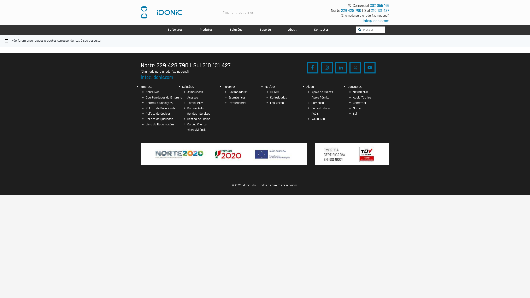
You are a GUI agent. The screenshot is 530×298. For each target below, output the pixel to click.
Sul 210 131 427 (212, 65)
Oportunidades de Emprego (164, 97)
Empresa (146, 87)
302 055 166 (379, 5)
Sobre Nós (152, 92)
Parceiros (230, 87)
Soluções (188, 87)
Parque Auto (195, 108)
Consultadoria (321, 108)
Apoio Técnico (321, 97)
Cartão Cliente (197, 124)
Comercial (318, 103)
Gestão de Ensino (198, 119)
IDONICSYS (161, 12)
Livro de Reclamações (160, 124)
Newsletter (360, 92)
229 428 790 (351, 10)
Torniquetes (195, 103)
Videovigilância (196, 130)
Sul (355, 114)
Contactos (355, 87)
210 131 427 (380, 10)
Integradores (237, 103)
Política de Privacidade (160, 108)
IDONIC (274, 92)
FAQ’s (315, 114)
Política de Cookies (158, 114)
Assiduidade (195, 92)
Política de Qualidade (159, 119)
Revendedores (238, 92)
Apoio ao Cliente (322, 92)
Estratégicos (237, 97)
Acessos (192, 97)
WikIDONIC (318, 119)
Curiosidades (278, 97)
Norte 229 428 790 (164, 65)
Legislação (277, 103)
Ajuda (310, 87)
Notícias (270, 87)
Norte (357, 108)
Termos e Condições (159, 103)
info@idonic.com (376, 21)
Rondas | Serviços (198, 114)
